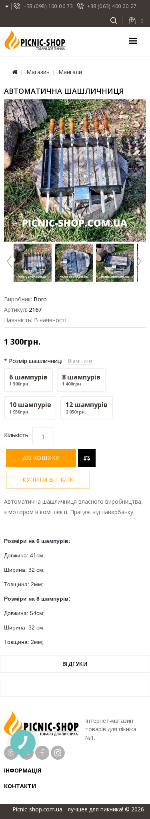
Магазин (38, 72)
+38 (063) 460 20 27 (112, 6)
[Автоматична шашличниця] (75, 170)
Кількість (16, 435)
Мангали (70, 72)
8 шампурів (81, 380)
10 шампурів (30, 407)
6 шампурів (28, 380)
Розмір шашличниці (35, 361)
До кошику (41, 458)
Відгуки (75, 664)
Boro (40, 299)
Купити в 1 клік (48, 479)
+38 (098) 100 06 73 (48, 6)
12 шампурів (87, 407)
